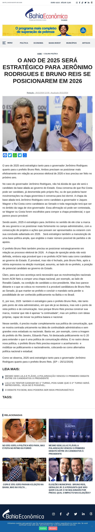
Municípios (71, 43)
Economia (38, 43)
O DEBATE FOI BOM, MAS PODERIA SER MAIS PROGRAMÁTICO (39, 390)
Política (24, 43)
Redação (30, 93)
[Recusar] (92, 526)
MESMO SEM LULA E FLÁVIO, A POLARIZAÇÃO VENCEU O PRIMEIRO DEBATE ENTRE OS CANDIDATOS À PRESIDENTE (47, 377)
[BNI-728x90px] (47, 30)
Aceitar (43, 528)
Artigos (86, 43)
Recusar (53, 528)
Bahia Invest (55, 43)
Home (39, 54)
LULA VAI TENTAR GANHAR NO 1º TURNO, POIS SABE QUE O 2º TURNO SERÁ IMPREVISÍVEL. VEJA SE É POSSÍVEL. (47, 384)
